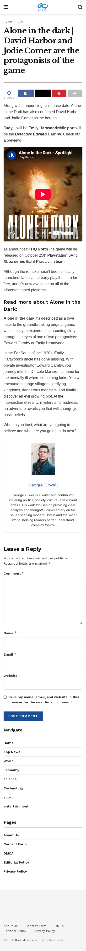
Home (8, 21)
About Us (11, 835)
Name (10, 633)
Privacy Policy (15, 871)
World (9, 761)
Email (10, 654)
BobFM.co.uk (24, 940)
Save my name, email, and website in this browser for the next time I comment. (43, 699)
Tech (19, 21)
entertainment (16, 806)
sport (8, 797)
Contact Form (15, 844)
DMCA (8, 853)
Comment (14, 573)
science (10, 779)
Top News (12, 752)
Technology (14, 788)
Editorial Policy (16, 862)
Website (10, 675)
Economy (11, 770)
